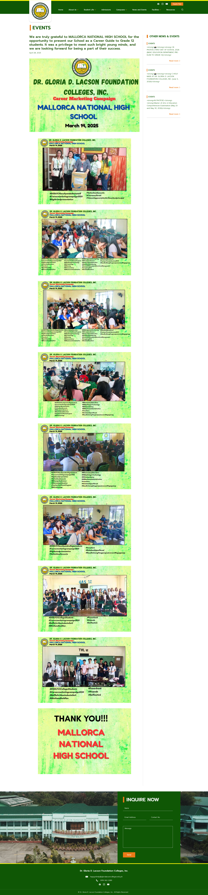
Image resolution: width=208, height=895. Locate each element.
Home (60, 9)
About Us (72, 9)
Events (41, 27)
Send (129, 855)
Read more (173, 61)
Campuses (120, 9)
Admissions (106, 9)
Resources (170, 9)
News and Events (139, 9)
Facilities (155, 9)
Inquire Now (178, 4)
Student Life (89, 9)
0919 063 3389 (106, 880)
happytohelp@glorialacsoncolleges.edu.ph (106, 877)
